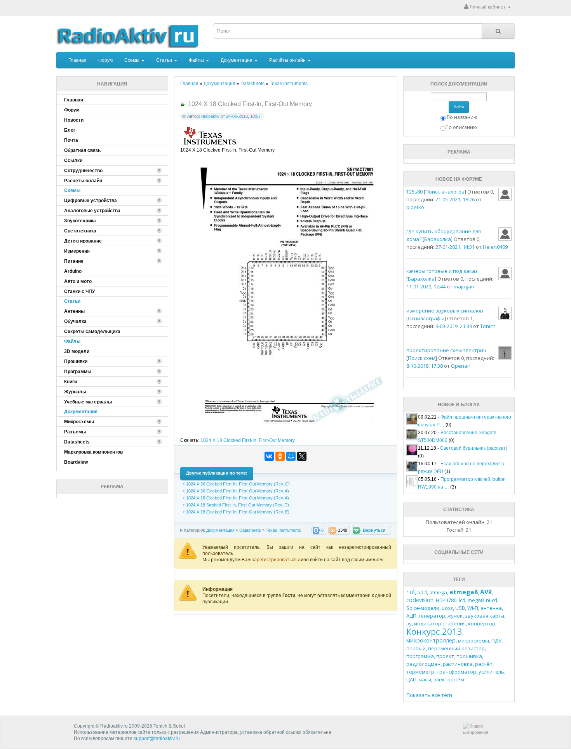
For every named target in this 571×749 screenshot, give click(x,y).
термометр (420, 671)
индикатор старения (440, 623)
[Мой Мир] (291, 456)
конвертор (481, 623)
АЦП (411, 615)
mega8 (476, 600)
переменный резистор (456, 648)
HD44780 (446, 600)
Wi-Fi (472, 607)
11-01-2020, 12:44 (426, 286)
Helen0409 (495, 246)
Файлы (197, 60)
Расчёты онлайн (288, 60)
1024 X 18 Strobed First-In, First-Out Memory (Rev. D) (237, 505)
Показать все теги (429, 694)
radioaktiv (210, 116)
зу (409, 623)
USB (460, 607)
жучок (455, 615)
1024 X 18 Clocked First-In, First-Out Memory (247, 440)
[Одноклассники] (280, 456)
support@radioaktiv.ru (157, 738)
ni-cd (491, 600)
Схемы (132, 60)
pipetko (415, 207)
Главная (77, 60)
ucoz (447, 607)
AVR (486, 592)
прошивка (469, 656)
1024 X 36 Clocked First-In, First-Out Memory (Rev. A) (237, 491)
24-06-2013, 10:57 (243, 116)
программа (420, 656)
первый (416, 648)
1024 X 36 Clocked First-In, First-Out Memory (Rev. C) (238, 484)
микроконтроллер (431, 640)
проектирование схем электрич (446, 350)
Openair (460, 365)
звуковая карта (484, 615)
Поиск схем (421, 357)
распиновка (458, 663)
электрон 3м (448, 679)
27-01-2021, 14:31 (455, 246)
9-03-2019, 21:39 (453, 326)
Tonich (488, 326)
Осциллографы (426, 318)
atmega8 (463, 592)
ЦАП (411, 679)
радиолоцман (423, 663)
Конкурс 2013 (434, 631)
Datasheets (250, 530)
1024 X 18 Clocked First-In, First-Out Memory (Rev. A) (237, 498)
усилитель (491, 671)
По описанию (461, 127)
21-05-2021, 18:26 (455, 199)
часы (425, 679)
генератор (432, 615)
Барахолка (437, 239)
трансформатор (456, 671)
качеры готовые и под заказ (442, 270)
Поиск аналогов (445, 191)
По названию (462, 117)
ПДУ (496, 640)
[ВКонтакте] (269, 456)
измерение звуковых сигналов (444, 310)
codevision (419, 600)
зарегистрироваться (275, 559)
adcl (422, 592)
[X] (301, 456)
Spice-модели (422, 607)
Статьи (164, 60)
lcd (462, 600)
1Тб (410, 592)
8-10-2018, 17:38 (424, 365)
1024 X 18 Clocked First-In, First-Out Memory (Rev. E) (237, 512)
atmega (438, 592)
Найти (459, 107)
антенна (491, 607)
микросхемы (473, 640)
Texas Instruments (283, 530)
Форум (105, 60)
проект (445, 656)
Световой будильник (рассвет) (473, 448)
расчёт (484, 663)
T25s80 (414, 191)
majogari (464, 286)
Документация (237, 60)
